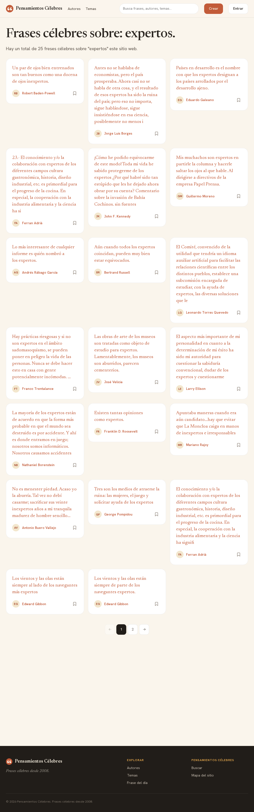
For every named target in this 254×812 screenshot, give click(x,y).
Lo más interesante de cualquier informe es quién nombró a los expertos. (43, 254)
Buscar (196, 768)
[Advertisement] (127, 679)
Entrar (238, 8)
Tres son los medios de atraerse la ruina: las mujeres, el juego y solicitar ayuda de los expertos (126, 496)
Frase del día (137, 782)
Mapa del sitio (202, 775)
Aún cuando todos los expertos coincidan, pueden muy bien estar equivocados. (124, 254)
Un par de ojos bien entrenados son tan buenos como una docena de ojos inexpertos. (44, 75)
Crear (213, 8)
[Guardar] (74, 93)
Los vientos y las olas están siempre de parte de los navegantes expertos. (120, 585)
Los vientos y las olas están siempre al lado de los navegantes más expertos (44, 585)
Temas (91, 8)
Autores (74, 8)
